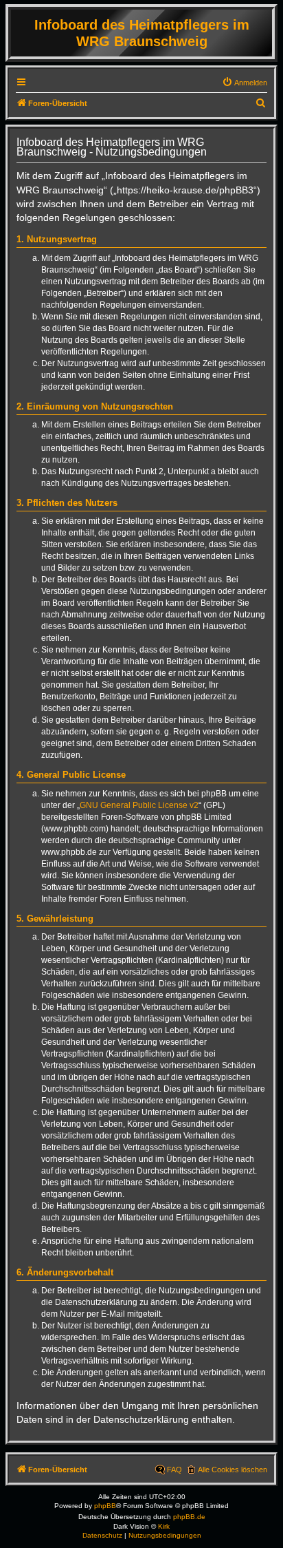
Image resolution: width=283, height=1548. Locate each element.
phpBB (105, 1505)
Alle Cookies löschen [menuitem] (232, 1469)
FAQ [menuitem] (174, 1469)
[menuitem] (244, 82)
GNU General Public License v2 (139, 805)
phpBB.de (189, 1516)
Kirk (164, 1526)
